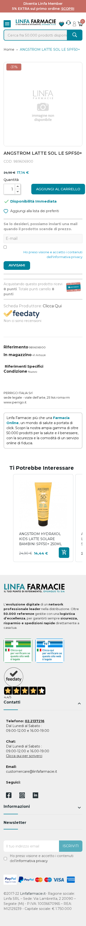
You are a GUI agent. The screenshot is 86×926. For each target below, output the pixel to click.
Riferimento (16, 347)
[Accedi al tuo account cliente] (74, 23)
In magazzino (18, 354)
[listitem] (43, 518)
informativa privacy (32, 861)
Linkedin (35, 796)
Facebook (8, 796)
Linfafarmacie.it (33, 893)
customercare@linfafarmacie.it (31, 771)
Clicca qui (52, 306)
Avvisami (17, 265)
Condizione (15, 371)
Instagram (22, 796)
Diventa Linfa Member (43, 3)
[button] (8, 518)
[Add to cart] (64, 552)
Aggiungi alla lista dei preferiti (34, 211)
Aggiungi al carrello (58, 189)
